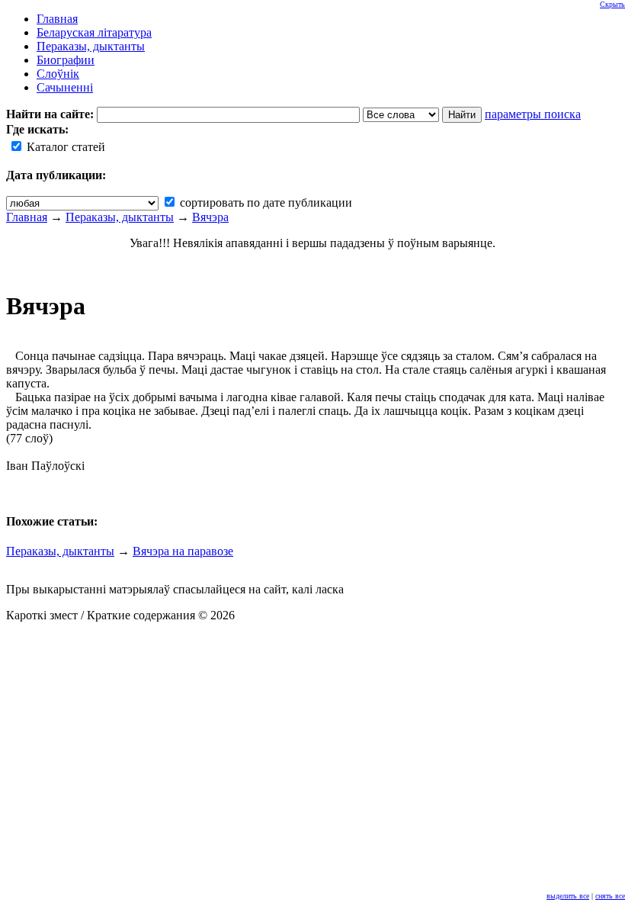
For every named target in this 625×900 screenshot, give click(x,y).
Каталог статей (64, 146)
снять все (610, 896)
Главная (26, 217)
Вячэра (210, 217)
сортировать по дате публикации (264, 202)
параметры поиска (533, 114)
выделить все (567, 896)
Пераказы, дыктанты (120, 217)
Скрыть (612, 4)
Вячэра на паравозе (183, 551)
